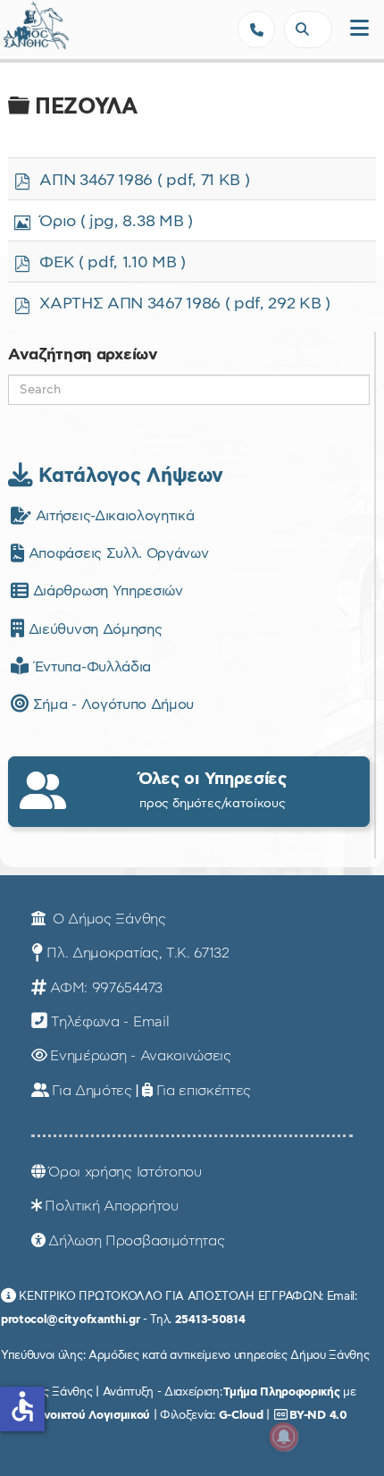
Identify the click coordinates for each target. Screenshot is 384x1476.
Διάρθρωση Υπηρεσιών (105, 591)
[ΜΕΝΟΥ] (359, 29)
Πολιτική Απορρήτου (111, 1206)
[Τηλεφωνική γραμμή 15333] (256, 29)
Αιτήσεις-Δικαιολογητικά (112, 516)
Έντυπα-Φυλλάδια (90, 667)
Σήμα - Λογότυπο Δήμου (111, 704)
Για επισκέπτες (204, 1091)
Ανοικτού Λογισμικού (93, 1415)
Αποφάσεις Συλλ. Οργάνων (116, 553)
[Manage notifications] (284, 1436)
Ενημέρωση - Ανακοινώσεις (140, 1056)
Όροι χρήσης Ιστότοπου (124, 1172)
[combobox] (308, 29)
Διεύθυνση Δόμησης (93, 629)
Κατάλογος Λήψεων (127, 475)
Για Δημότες (91, 1091)
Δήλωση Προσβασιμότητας (136, 1241)
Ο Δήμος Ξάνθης (106, 919)
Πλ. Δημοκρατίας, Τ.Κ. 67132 (137, 953)
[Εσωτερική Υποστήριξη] (22, 31)
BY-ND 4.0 (317, 1415)
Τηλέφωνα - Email (110, 1022)
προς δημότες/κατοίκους (212, 790)
